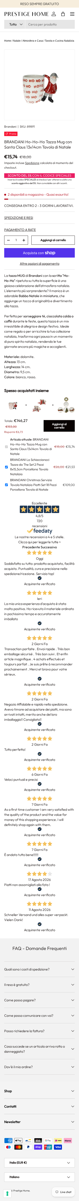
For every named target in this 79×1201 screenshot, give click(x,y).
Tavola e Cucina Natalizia (59, 40)
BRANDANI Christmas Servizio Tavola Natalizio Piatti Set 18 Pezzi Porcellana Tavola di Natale (33, 484)
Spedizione (32, 163)
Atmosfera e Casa (33, 40)
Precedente (31, 547)
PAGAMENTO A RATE (20, 230)
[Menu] (72, 14)
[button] (63, 14)
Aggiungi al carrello (53, 240)
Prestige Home (21, 1190)
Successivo (49, 547)
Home (7, 40)
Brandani (10, 126)
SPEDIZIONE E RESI (18, 218)
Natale (17, 40)
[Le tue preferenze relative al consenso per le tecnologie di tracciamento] (7, 1194)
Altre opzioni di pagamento (39, 263)
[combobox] (39, 24)
